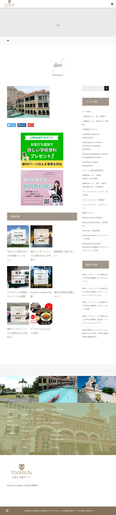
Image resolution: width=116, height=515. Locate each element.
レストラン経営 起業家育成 (92, 170)
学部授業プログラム (90, 129)
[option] (19, 389)
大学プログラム (28, 427)
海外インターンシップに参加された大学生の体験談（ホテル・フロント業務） (95, 305)
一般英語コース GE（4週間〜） (95, 116)
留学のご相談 (56, 435)
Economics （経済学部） (91, 231)
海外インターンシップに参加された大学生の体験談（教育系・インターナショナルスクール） (95, 319)
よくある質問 (56, 431)
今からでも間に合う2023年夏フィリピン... (17, 255)
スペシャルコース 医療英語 (93, 200)
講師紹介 (10, 421)
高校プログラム (88, 213)
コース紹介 (86, 112)
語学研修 (25, 415)
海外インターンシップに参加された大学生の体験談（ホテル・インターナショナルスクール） (95, 291)
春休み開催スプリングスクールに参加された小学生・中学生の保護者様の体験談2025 (95, 333)
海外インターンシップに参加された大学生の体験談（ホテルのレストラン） (95, 278)
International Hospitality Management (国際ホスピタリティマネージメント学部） (95, 247)
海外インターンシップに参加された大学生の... (40, 255)
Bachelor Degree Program (92, 218)
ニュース (39, 415)
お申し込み (55, 447)
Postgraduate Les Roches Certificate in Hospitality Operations (92, 145)
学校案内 (10, 417)
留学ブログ (40, 419)
